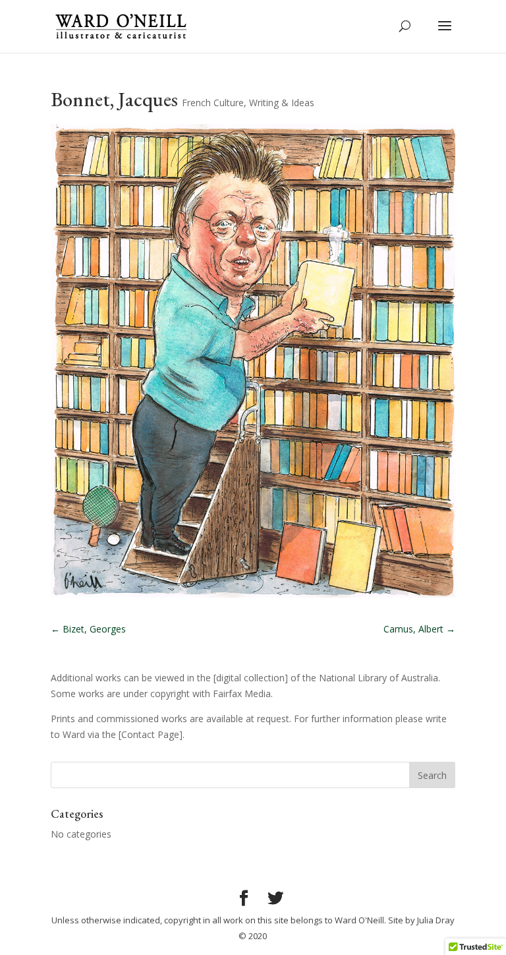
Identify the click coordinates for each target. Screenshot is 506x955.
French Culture (213, 102)
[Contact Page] (151, 734)
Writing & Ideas (281, 102)
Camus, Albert (419, 629)
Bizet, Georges (88, 629)
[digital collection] (250, 677)
